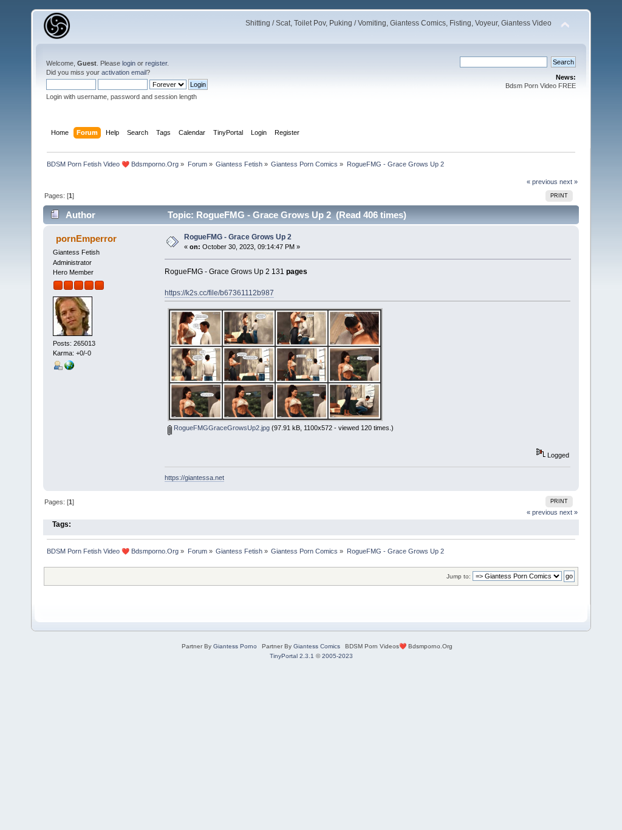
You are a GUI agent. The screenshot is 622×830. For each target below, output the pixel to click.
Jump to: (458, 576)
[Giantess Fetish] (69, 367)
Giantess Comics (316, 646)
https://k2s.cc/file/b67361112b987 (219, 293)
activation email (123, 72)
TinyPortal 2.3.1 (292, 656)
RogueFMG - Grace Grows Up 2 (238, 237)
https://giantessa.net (194, 477)
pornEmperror (86, 238)
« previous (542, 181)
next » (568, 181)
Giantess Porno (235, 646)
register (156, 63)
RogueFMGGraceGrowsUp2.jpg (221, 427)
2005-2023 (337, 656)
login (128, 63)
